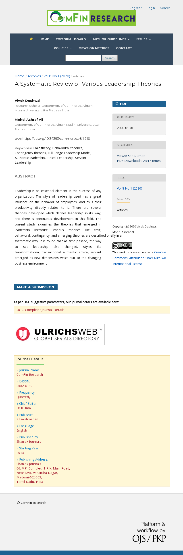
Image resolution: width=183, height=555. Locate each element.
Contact (124, 48)
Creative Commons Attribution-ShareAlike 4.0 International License (139, 258)
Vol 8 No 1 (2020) (57, 76)
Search (109, 58)
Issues (142, 39)
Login (151, 8)
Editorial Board (71, 39)
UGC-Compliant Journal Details (41, 309)
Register (135, 8)
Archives (34, 76)
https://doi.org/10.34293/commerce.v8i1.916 (56, 139)
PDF (123, 104)
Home (44, 39)
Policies (61, 48)
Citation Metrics (94, 48)
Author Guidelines (110, 39)
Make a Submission (35, 287)
